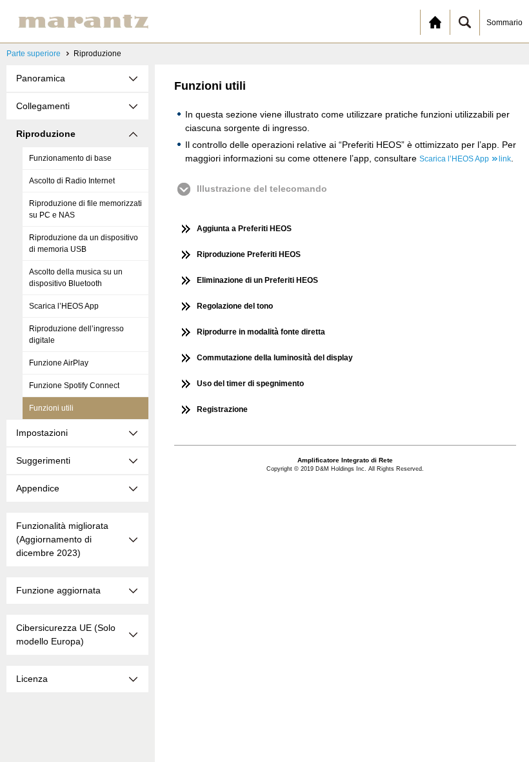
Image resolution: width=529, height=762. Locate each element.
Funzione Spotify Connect (74, 385)
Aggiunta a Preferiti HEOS (244, 228)
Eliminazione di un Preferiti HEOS (257, 280)
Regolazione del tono (235, 306)
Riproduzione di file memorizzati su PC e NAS (85, 209)
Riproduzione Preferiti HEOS (249, 254)
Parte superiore (33, 53)
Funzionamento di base (70, 158)
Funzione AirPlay (58, 362)
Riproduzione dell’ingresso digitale (76, 334)
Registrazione (222, 409)
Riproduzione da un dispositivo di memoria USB (83, 243)
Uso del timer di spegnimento (250, 383)
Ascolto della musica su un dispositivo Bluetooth (76, 277)
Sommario (504, 22)
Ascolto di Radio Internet (72, 180)
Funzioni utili (51, 408)
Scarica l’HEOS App (64, 306)
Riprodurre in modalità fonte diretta (261, 331)
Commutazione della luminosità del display (275, 357)
